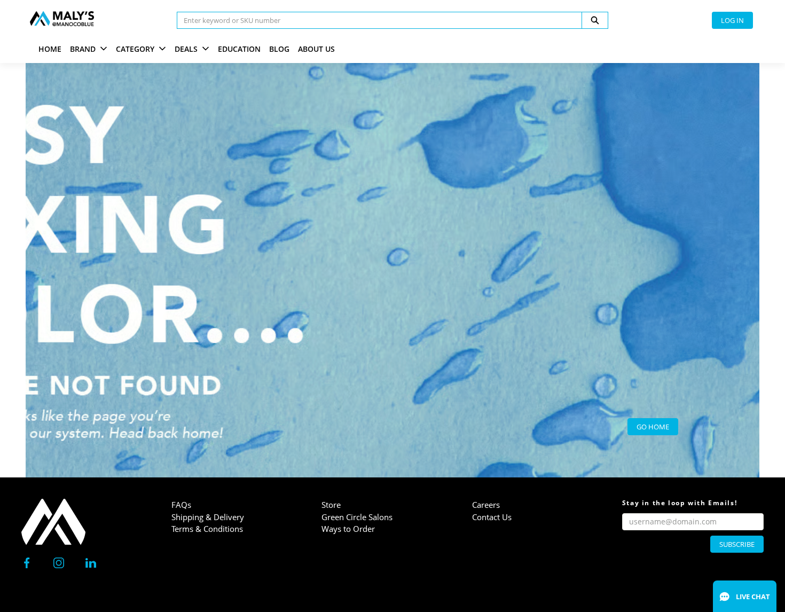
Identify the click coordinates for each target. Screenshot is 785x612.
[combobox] (375, 20)
